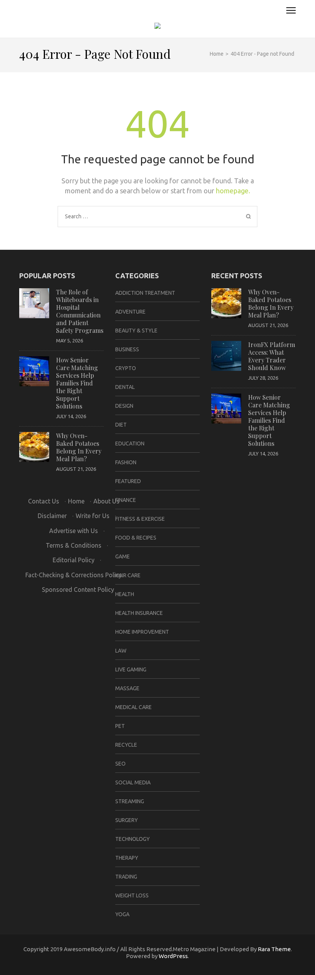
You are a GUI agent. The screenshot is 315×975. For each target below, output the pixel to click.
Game (122, 556)
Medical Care (133, 707)
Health (124, 594)
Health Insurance (139, 613)
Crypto (125, 368)
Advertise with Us (73, 530)
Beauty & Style (136, 330)
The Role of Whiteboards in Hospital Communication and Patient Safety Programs (79, 311)
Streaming (129, 801)
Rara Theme (274, 949)
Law (120, 651)
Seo (120, 764)
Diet (121, 425)
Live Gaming (130, 669)
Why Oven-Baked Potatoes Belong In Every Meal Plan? (78, 447)
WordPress (173, 956)
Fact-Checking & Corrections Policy (73, 574)
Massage (127, 688)
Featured (128, 481)
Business (127, 349)
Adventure (130, 312)
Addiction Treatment (145, 293)
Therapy (126, 858)
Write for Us (92, 515)
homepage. (233, 190)
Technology (132, 839)
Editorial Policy (73, 559)
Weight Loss (132, 895)
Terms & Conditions (73, 545)
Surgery (126, 820)
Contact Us (43, 501)
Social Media (133, 782)
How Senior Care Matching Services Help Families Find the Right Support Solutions (77, 383)
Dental (125, 387)
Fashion (125, 462)
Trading (126, 877)
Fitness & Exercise (140, 519)
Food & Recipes (135, 538)
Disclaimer (52, 515)
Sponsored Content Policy (78, 589)
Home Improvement (142, 632)
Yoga (122, 914)
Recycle (126, 745)
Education (129, 443)
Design (124, 406)
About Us (106, 501)
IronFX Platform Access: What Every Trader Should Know (271, 356)
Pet (120, 726)
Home (76, 501)
